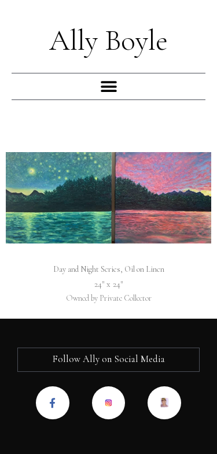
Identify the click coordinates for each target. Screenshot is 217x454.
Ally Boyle (108, 40)
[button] (108, 86)
